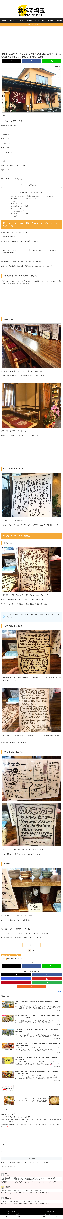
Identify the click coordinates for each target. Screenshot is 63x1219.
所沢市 (19, 955)
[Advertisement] (31, 40)
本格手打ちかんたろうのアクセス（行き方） (24, 198)
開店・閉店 (5, 955)
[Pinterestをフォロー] (16, 982)
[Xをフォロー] (16, 974)
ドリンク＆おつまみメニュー (20, 213)
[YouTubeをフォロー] (47, 978)
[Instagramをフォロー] (16, 978)
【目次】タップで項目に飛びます (29, 192)
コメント (5, 1127)
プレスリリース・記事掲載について (16, 1214)
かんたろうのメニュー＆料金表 (19, 206)
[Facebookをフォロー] (47, 974)
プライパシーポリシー (11, 1211)
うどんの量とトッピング (19, 211)
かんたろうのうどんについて (20, 203)
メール (3, 1151)
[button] (58, 602)
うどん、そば (13, 955)
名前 (2, 1145)
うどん (4, 958)
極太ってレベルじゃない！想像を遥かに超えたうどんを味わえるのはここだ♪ (32, 196)
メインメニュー (16, 208)
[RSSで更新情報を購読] (31, 986)
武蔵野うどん (19, 958)
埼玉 (9, 958)
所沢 (13, 958)
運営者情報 (47, 1214)
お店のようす (16, 201)
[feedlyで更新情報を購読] (47, 982)
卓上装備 (14, 216)
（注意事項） (31, 1211)
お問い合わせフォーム (52, 1211)
